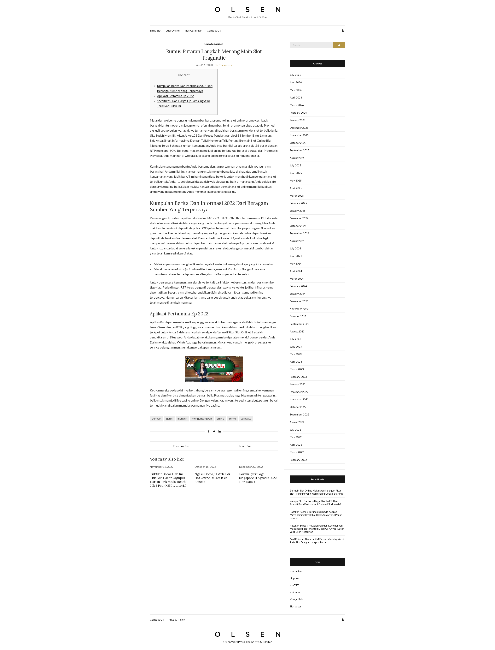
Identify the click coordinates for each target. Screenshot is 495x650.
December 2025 (299, 127)
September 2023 (299, 323)
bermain (156, 418)
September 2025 (299, 150)
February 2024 (298, 286)
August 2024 (297, 240)
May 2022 (296, 437)
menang (182, 418)
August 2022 (297, 422)
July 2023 (295, 339)
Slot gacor (295, 606)
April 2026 (296, 97)
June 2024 (296, 256)
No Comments (223, 65)
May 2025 (296, 180)
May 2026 (296, 90)
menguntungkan (202, 418)
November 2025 (299, 135)
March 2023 (297, 369)
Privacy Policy (176, 619)
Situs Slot (155, 30)
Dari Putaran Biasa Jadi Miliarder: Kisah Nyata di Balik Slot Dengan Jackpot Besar (317, 541)
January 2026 (298, 120)
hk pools (295, 578)
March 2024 (297, 278)
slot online (295, 571)
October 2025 (298, 142)
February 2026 (298, 112)
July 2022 (295, 429)
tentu (232, 418)
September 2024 (299, 233)
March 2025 (297, 195)
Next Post (246, 446)
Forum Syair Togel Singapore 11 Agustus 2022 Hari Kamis (258, 478)
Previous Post (182, 446)
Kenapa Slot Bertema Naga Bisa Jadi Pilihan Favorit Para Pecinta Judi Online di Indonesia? (315, 503)
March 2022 (297, 452)
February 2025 (298, 203)
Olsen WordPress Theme (238, 641)
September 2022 (299, 414)
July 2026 (295, 74)
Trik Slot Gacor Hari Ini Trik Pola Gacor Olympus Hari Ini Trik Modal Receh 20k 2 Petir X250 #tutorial (168, 479)
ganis (169, 418)
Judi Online (173, 30)
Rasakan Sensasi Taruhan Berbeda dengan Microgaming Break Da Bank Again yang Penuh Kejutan (316, 515)
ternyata (246, 418)
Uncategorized (214, 43)
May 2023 (296, 354)
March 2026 (297, 105)
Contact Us (214, 30)
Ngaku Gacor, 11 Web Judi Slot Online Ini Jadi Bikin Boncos (212, 478)
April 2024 (296, 271)
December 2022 (299, 391)
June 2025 (296, 173)
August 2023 (297, 331)
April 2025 (296, 188)
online (220, 418)
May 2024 (296, 263)
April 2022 (296, 444)
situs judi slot (297, 599)
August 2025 (297, 157)
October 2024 (298, 225)
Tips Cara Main (193, 30)
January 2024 (298, 293)
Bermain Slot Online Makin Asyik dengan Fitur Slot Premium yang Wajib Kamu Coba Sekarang (316, 492)
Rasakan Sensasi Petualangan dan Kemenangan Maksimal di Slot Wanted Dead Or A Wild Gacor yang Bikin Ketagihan (317, 528)
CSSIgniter (265, 641)
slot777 (294, 585)
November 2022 (299, 399)
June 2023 (296, 346)
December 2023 (299, 301)
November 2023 (299, 308)
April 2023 (296, 361)
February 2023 (298, 376)
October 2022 (298, 406)
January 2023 (298, 384)
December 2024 (299, 218)
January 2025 (298, 210)
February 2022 (298, 459)
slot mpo (295, 592)
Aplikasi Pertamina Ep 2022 (175, 96)
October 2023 (298, 316)
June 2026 (296, 82)
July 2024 (295, 248)
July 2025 (295, 165)
